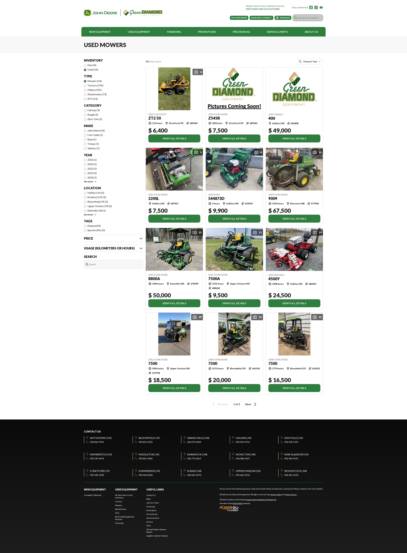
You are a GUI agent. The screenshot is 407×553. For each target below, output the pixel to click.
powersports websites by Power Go (261, 499)
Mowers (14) (94, 80)
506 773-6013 (194, 458)
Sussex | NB (194, 470)
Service (149, 522)
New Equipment (100, 31)
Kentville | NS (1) (96, 210)
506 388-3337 (243, 458)
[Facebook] (311, 7)
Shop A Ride (238, 503)
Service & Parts (277, 31)
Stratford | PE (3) (96, 197)
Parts (148, 525)
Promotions (207, 31)
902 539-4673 (97, 458)
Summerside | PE (149, 470)
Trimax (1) (93, 143)
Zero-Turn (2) (94, 119)
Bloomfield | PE (149, 437)
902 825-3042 (146, 458)
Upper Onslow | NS (248, 470)
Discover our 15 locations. (263, 9)
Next (248, 404)
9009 (272, 198)
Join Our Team (152, 503)
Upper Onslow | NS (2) (99, 206)
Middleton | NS (149, 454)
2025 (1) (92, 159)
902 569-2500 (97, 475)
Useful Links (155, 489)
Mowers (118, 505)
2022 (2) (92, 172)
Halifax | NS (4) (95, 192)
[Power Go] (248, 508)
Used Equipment (139, 31)
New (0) (91, 65)
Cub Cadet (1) (95, 134)
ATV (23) (92, 98)
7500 (152, 363)
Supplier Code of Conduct (157, 536)
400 (271, 118)
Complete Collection (92, 495)
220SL (153, 198)
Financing (174, 31)
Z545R (214, 118)
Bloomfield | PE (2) (97, 201)
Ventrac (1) (93, 148)
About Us (311, 31)
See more (88, 181)
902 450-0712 (243, 442)
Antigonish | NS (101, 437)
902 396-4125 (291, 458)
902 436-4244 (146, 475)
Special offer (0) (96, 230)
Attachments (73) (97, 94)
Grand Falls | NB (198, 437)
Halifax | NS (243, 437)
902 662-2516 (243, 475)
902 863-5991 (97, 442)
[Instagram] (316, 7)
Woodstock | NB (295, 470)
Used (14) (92, 69)
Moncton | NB (245, 454)
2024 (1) (92, 164)
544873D (216, 198)
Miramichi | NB (197, 454)
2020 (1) (92, 177)
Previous (222, 404)
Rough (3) (92, 114)
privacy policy (276, 494)
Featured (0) (94, 225)
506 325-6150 (291, 475)
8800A (154, 278)
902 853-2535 (146, 442)
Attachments (120, 509)
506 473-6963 (194, 442)
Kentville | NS (293, 437)
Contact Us (151, 495)
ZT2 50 (154, 118)
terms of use (291, 494)
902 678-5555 (291, 442)
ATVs (117, 513)
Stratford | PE (100, 470)
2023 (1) (92, 168)
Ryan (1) (91, 139)
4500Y (274, 279)
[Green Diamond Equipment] (123, 12)
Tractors (118, 501)
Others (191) (94, 89)
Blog (148, 499)
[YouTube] (321, 7)
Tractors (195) (95, 85)
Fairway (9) (93, 110)
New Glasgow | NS (296, 454)
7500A (214, 278)
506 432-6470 (194, 475)
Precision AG (241, 31)
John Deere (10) (96, 130)
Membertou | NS (101, 454)
